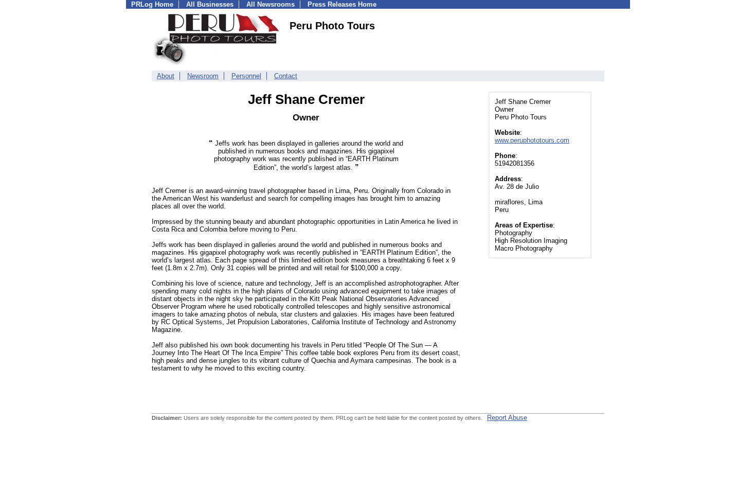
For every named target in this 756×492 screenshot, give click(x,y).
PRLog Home (152, 4)
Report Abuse (507, 417)
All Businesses (209, 4)
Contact (285, 76)
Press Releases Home (342, 4)
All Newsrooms (270, 4)
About (165, 76)
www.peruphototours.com (532, 140)
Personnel (246, 76)
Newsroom (203, 76)
